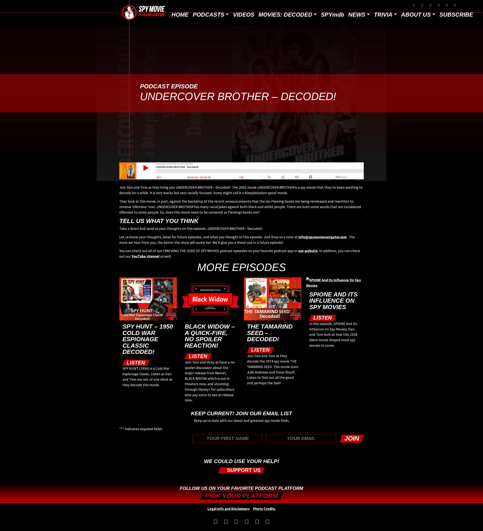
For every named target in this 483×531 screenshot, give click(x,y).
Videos (243, 15)
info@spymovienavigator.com (322, 237)
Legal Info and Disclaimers (229, 508)
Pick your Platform (241, 495)
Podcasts (208, 15)
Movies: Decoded (285, 15)
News (356, 15)
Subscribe (456, 15)
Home (180, 15)
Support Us (243, 470)
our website (308, 251)
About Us (416, 15)
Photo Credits (264, 508)
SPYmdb (332, 15)
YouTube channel (145, 256)
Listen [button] (136, 363)
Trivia (383, 15)
